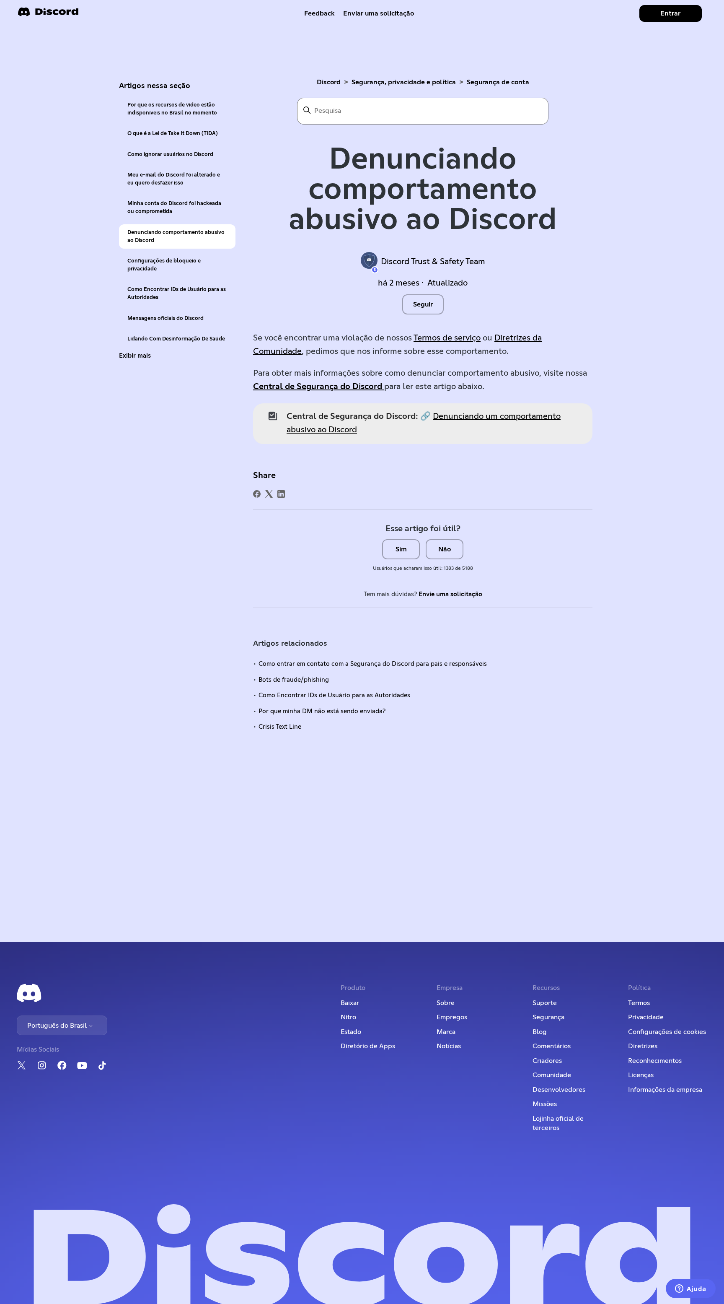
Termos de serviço (447, 338)
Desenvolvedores (559, 1089)
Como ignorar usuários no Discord (170, 154)
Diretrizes (642, 1046)
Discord (329, 82)
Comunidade (552, 1075)
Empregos (452, 1017)
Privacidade (646, 1017)
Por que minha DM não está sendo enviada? (322, 711)
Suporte (545, 1003)
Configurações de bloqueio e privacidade (164, 265)
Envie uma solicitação (450, 594)
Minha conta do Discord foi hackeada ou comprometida (174, 207)
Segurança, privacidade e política (404, 82)
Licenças (641, 1075)
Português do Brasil (57, 1025)
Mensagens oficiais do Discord (165, 318)
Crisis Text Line (280, 727)
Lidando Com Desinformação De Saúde (176, 339)
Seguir (423, 304)
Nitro (348, 1017)
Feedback (319, 13)
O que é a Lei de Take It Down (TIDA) (172, 133)
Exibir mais (135, 356)
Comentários (552, 1046)
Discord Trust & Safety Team (433, 261)
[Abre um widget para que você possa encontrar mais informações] (691, 1289)
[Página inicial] (48, 14)
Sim (401, 549)
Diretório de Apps (368, 1046)
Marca (446, 1032)
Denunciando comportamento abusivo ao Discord (176, 236)
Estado (351, 1032)
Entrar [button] (670, 13)
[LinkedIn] (281, 494)
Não (444, 549)
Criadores (547, 1060)
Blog (540, 1032)
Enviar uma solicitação (378, 13)
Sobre (446, 1003)
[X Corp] (269, 494)
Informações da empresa (665, 1089)
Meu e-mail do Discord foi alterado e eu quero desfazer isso (173, 179)
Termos (639, 1003)
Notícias (449, 1046)
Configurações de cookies (667, 1032)
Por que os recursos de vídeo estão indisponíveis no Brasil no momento (172, 109)
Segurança (548, 1017)
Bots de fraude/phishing (294, 680)
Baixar (350, 1003)
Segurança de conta (498, 82)
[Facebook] (257, 494)
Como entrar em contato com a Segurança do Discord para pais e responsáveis (373, 664)
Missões (545, 1104)
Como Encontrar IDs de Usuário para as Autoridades (176, 293)
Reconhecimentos (655, 1060)
